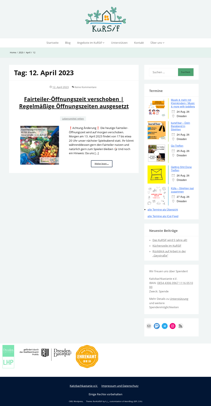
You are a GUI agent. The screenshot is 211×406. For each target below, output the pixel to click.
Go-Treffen (177, 146)
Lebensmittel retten (73, 118)
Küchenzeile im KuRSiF (166, 246)
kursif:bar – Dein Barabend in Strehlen (180, 126)
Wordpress (78, 401)
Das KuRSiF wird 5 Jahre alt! (169, 240)
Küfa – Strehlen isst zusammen (182, 189)
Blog (68, 43)
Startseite (52, 43)
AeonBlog (128, 401)
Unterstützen (119, 43)
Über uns (156, 43)
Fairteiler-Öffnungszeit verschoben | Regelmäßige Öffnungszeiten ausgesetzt (74, 102)
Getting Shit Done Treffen (181, 168)
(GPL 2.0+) (138, 401)
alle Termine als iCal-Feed (163, 216)
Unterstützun (178, 299)
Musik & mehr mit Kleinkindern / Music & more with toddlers (183, 103)
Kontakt (139, 43)
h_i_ (107, 401)
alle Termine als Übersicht (163, 209)
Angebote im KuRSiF (89, 43)
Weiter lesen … (103, 164)
